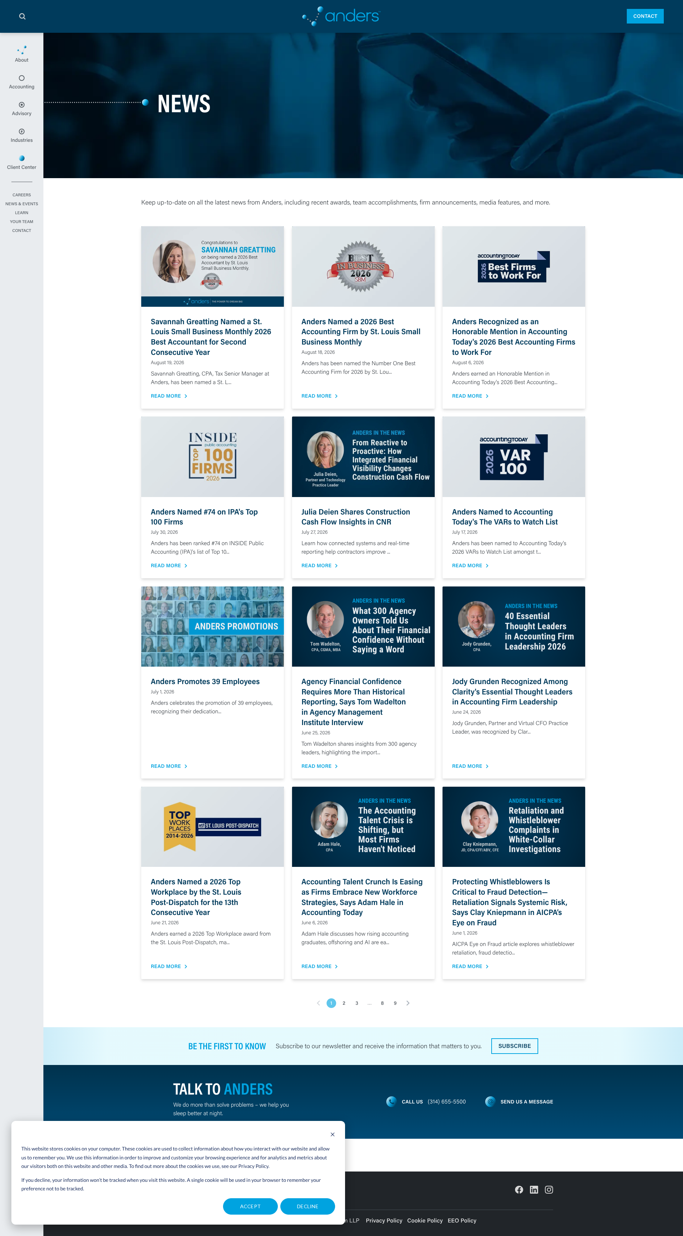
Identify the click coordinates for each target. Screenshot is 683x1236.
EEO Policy (462, 1220)
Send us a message (527, 1101)
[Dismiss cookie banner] (332, 1135)
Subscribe (514, 1046)
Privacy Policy (253, 1166)
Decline (307, 1206)
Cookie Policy (425, 1220)
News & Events (21, 204)
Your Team (21, 222)
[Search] (22, 16)
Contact (645, 16)
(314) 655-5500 (447, 1101)
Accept (250, 1206)
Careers (21, 195)
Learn (21, 213)
